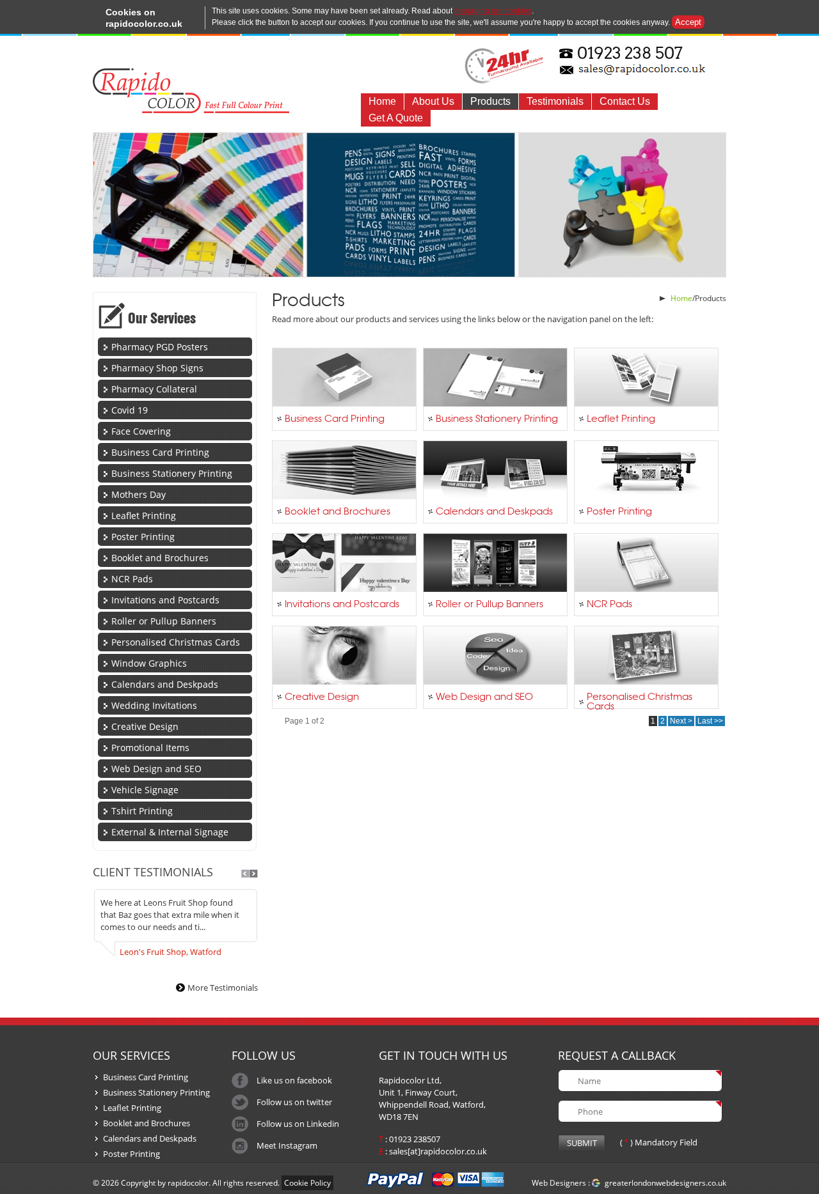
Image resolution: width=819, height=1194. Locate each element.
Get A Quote (396, 117)
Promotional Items (150, 747)
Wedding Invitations (154, 705)
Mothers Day (138, 494)
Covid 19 (129, 410)
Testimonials (555, 101)
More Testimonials (222, 987)
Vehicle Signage (145, 790)
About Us (433, 101)
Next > (681, 721)
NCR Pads (132, 579)
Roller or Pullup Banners (163, 621)
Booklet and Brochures (160, 558)
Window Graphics (149, 663)
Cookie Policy (307, 1182)
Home (382, 101)
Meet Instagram (287, 1145)
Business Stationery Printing (171, 473)
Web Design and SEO (156, 769)
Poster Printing (143, 537)
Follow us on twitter (294, 1102)
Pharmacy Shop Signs (157, 368)
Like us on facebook (294, 1080)
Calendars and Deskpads (164, 684)
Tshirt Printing (142, 811)
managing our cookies (493, 10)
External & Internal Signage (169, 832)
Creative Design (145, 726)
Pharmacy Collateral (154, 389)
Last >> (710, 721)
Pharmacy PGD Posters (159, 347)
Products (490, 101)
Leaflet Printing (143, 515)
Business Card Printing (160, 452)
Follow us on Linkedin (298, 1123)
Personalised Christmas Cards (175, 642)
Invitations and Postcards (165, 600)
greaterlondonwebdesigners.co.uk (665, 1182)
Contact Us (625, 101)
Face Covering (141, 431)
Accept (688, 22)
